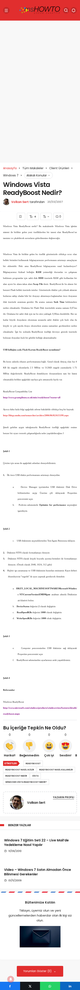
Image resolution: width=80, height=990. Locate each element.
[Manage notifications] (10, 979)
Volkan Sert (20, 202)
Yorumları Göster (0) (37, 971)
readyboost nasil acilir (19, 769)
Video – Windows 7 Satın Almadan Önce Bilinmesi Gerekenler (37, 872)
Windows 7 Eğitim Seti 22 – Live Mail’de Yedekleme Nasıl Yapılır (36, 842)
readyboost (33, 763)
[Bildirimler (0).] (73, 10)
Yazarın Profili (63, 797)
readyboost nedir (16, 775)
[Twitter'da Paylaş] (30, 986)
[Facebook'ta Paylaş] (10, 986)
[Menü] (6, 10)
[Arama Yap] (66, 10)
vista (35, 775)
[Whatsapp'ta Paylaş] (50, 986)
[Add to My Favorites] (21, 216)
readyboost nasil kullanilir (56, 769)
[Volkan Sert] (17, 803)
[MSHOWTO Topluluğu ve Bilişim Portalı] (40, 10)
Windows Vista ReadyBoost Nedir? (26, 782)
